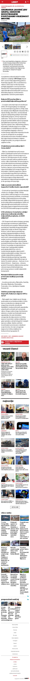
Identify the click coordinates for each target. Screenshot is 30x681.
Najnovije (8, 400)
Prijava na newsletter (15, 659)
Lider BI (15, 646)
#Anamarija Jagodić (17, 336)
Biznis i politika (15, 624)
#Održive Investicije (7, 337)
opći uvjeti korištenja (15, 671)
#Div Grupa (4, 336)
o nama (15, 664)
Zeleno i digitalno (15, 638)
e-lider (15, 661)
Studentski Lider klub (15, 651)
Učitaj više (15, 507)
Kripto (15, 632)
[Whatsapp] (25, 52)
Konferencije (15, 654)
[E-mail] (23, 52)
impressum (15, 666)
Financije (15, 630)
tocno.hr (15, 675)
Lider (2, 57)
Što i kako (15, 635)
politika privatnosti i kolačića (15, 673)
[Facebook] (15, 52)
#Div (9, 336)
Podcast (15, 643)
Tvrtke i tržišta (15, 627)
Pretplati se (15, 657)
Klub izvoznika (15, 648)
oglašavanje (15, 668)
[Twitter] (17, 52)
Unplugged (15, 640)
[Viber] (28, 52)
